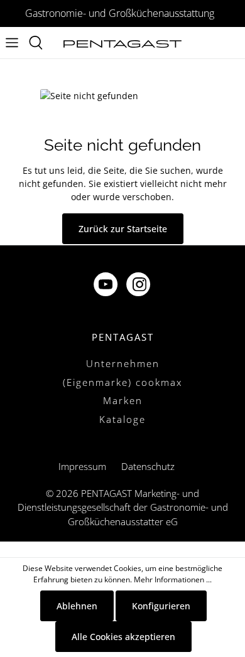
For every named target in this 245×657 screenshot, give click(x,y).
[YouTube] (107, 286)
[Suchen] (36, 43)
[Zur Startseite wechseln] (122, 43)
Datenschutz (148, 466)
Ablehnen (77, 606)
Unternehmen (123, 363)
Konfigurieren (161, 606)
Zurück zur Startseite (123, 229)
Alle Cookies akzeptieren (123, 637)
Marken (123, 400)
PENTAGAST (123, 337)
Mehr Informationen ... (173, 579)
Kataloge (122, 419)
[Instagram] (139, 286)
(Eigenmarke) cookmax (122, 382)
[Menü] (12, 43)
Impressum (82, 466)
